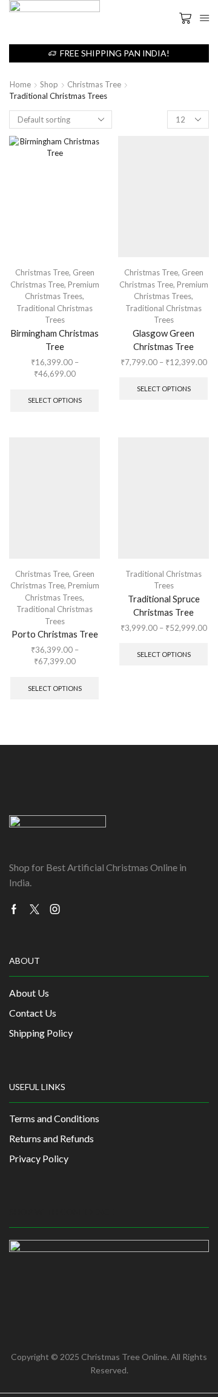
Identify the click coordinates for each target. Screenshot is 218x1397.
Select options (55, 400)
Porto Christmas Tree (55, 633)
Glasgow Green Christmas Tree (163, 340)
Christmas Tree (94, 84)
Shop (49, 84)
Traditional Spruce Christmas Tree (164, 605)
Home (20, 84)
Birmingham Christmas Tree (54, 340)
